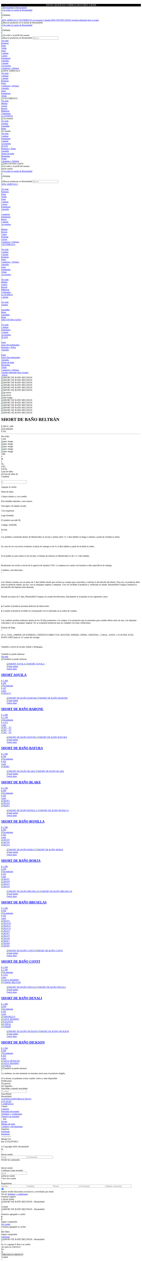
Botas (3, 312)
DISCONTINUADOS (61, 20)
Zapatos (4, 305)
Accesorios (38, 20)
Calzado (47, 20)
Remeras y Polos (8, 347)
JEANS (4, 337)
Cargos (4, 204)
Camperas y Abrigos (10, 242)
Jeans (3, 199)
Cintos (4, 234)
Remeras (5, 192)
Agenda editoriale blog (81, 20)
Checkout (5, 1237)
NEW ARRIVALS (9, 20)
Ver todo (5, 189)
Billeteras (5, 289)
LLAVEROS (7, 294)
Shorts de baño (7, 362)
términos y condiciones (18, 1194)
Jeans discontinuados (10, 345)
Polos (3, 194)
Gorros (4, 239)
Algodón (5, 209)
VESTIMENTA (25, 20)
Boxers (4, 232)
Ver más (4, 656)
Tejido (4, 197)
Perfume (4, 237)
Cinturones (6, 292)
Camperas (5, 214)
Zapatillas (5, 310)
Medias (4, 229)
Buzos (4, 219)
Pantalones (6, 207)
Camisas (4, 202)
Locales (95, 20)
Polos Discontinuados (10, 357)
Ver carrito (5, 1224)
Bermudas (5, 365)
